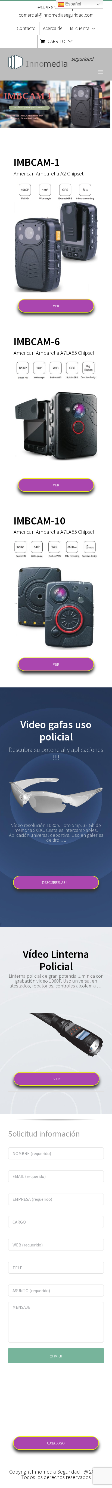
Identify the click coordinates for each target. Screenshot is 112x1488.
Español (72, 4)
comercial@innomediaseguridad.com (56, 15)
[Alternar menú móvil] (101, 72)
